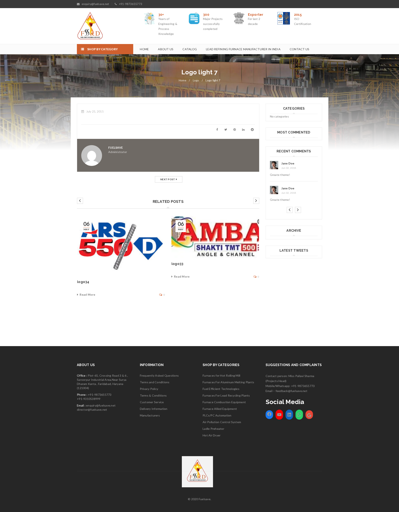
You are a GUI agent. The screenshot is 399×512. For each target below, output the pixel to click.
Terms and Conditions (155, 382)
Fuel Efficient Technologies (221, 389)
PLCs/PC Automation (217, 415)
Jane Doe (287, 163)
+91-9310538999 (89, 399)
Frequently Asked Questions (159, 375)
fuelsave (115, 147)
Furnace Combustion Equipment (224, 402)
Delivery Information (153, 408)
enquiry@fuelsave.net (95, 4)
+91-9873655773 (130, 4)
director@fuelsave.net (92, 409)
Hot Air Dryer (211, 435)
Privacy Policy (149, 389)
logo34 (83, 282)
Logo (196, 80)
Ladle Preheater (213, 428)
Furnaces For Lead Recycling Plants (226, 395)
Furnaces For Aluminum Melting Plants (228, 382)
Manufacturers (150, 415)
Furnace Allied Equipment (220, 408)
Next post (167, 179)
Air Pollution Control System (222, 422)
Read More (87, 294)
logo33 (177, 264)
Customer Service (152, 402)
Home (182, 80)
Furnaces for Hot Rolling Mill (221, 375)
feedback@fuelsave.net (291, 391)
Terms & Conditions (153, 395)
